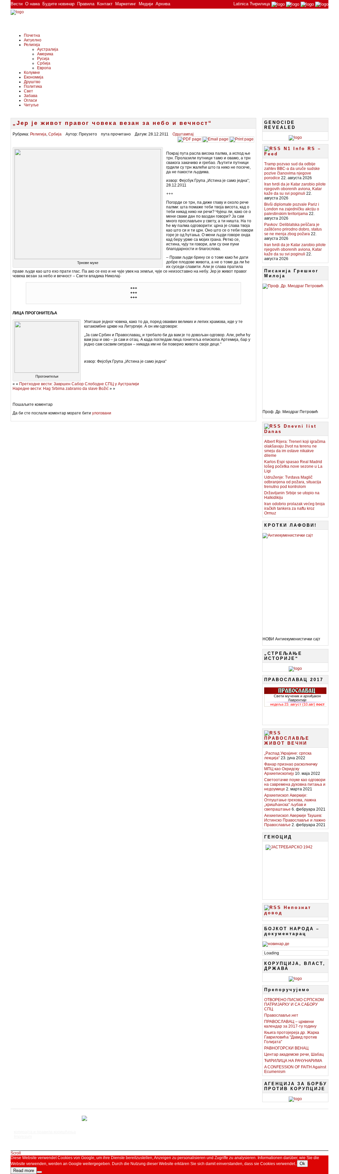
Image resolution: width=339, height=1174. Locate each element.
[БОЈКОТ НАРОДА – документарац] (276, 943)
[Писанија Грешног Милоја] (295, 344)
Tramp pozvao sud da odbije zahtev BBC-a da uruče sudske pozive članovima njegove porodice (292, 171)
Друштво (32, 82)
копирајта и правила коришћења (45, 1132)
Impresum (23, 1136)
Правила (85, 3)
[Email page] (215, 139)
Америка (45, 54)
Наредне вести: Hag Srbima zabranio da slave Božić (61, 388)
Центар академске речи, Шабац (294, 1054)
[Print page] (241, 139)
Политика (33, 86)
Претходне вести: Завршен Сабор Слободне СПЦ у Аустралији (79, 384)
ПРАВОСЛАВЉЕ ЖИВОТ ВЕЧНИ (287, 741)
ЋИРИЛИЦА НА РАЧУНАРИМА (293, 1060)
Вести (17, 3)
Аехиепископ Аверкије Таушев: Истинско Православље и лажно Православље (294, 820)
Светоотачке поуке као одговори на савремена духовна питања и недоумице (294, 784)
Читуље (31, 105)
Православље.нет (281, 1015)
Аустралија (47, 49)
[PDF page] (189, 139)
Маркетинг (125, 3)
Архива (163, 3)
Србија (43, 63)
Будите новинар (58, 3)
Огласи (30, 100)
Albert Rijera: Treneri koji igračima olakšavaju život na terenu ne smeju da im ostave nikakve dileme (294, 448)
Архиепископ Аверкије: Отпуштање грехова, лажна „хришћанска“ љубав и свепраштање (290, 802)
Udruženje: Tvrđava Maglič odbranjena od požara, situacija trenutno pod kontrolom (292, 482)
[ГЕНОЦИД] (295, 869)
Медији (146, 3)
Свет (28, 91)
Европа (44, 68)
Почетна (32, 35)
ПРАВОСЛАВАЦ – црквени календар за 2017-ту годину (290, 1024)
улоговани (101, 413)
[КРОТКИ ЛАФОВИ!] (295, 582)
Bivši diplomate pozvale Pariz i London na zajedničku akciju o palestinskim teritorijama (291, 209)
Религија (32, 44)
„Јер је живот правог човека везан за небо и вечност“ (112, 123)
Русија (43, 58)
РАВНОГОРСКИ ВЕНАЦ (286, 1048)
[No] (39, 1172)
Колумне (32, 72)
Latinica (240, 3)
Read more (23, 1170)
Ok (302, 1163)
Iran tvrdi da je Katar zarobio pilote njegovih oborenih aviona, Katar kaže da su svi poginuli (295, 189)
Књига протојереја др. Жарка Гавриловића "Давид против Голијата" (291, 1037)
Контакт (105, 3)
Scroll (16, 1153)
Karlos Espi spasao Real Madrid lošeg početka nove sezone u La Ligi (293, 466)
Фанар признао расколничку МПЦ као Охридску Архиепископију (290, 769)
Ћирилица (260, 3)
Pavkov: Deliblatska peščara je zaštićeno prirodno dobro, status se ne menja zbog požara (293, 229)
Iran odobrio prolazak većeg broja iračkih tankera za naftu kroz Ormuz (294, 508)
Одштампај (183, 134)
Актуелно (32, 40)
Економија (33, 77)
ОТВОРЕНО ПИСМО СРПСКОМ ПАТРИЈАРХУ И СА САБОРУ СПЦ (294, 1004)
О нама (32, 3)
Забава (30, 95)
